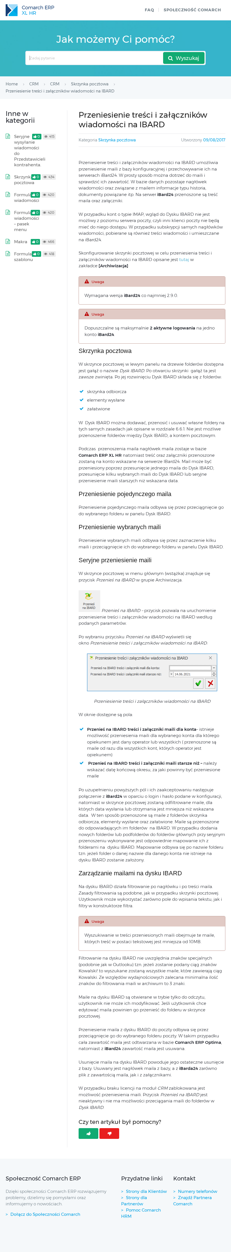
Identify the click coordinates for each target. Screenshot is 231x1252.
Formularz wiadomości (26, 197)
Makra (20, 241)
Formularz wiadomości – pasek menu (26, 221)
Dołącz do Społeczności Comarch (45, 1214)
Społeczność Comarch (192, 9)
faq (149, 9)
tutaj (184, 259)
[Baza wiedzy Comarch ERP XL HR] (30, 10)
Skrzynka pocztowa (117, 140)
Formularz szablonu (25, 256)
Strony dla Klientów (146, 1191)
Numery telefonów (197, 1191)
